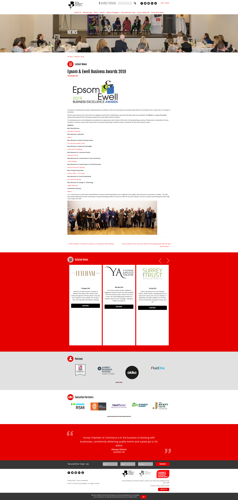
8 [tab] (117, 416)
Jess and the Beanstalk (74, 179)
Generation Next (157, 12)
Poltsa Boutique (72, 161)
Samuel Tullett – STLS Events (76, 173)
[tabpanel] (85, 370)
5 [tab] (121, 382)
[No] (236, 496)
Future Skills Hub (143, 12)
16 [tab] (128, 416)
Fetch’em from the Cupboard (76, 167)
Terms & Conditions (82, 480)
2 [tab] (117, 382)
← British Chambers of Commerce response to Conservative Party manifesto (90, 244)
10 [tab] (120, 416)
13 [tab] (124, 416)
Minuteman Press (72, 155)
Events (102, 12)
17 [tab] (130, 416)
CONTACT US (163, 489)
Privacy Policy (71, 480)
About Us (77, 12)
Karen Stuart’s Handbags (74, 149)
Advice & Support (113, 12)
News (96, 12)
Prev (160, 260)
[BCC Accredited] (129, 477)
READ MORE (85, 306)
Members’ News (79, 57)
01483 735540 (108, 3)
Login (162, 3)
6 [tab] (114, 416)
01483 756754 (165, 486)
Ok (143, 497)
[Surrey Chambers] (75, 10)
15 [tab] (127, 416)
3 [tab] (110, 416)
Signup (167, 3)
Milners (69, 137)
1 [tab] (116, 382)
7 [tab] (116, 416)
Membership (87, 12)
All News (70, 57)
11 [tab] (121, 416)
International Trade (128, 12)
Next (168, 260)
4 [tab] (120, 382)
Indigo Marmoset (72, 185)
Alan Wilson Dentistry (73, 131)
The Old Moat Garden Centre (76, 143)
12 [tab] (123, 416)
